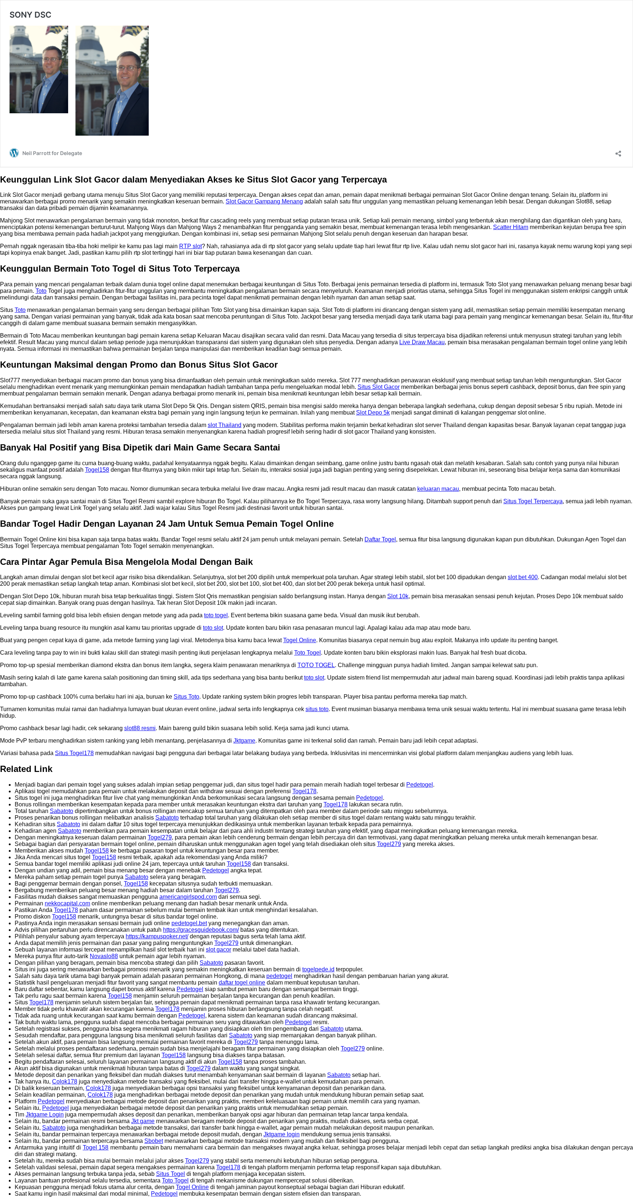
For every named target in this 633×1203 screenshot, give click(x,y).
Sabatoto (61, 811)
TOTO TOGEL (316, 665)
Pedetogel (419, 784)
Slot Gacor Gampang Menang (264, 201)
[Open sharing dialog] (618, 151)
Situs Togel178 (74, 753)
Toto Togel (307, 653)
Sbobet (153, 1141)
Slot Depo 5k (373, 412)
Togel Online (299, 640)
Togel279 (160, 837)
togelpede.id (318, 969)
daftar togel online (242, 982)
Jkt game (143, 1121)
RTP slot (190, 246)
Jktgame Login (45, 1114)
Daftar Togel (380, 539)
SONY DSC (30, 14)
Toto (41, 291)
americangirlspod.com (188, 897)
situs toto (317, 709)
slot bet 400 (523, 577)
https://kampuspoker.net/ (157, 936)
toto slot (213, 628)
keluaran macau (438, 489)
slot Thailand (224, 425)
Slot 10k (397, 596)
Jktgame (244, 740)
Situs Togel (170, 1174)
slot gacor (218, 949)
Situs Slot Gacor (379, 387)
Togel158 (97, 470)
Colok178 (64, 1081)
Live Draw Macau (422, 342)
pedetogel (279, 976)
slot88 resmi (140, 728)
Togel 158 (96, 1147)
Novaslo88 (104, 956)
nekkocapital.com (67, 903)
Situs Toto (186, 697)
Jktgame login (281, 1134)
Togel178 (304, 791)
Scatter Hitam (510, 227)
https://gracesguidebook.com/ (201, 930)
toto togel (216, 615)
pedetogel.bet (189, 923)
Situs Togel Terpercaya (533, 501)
